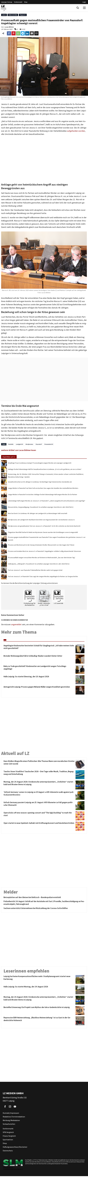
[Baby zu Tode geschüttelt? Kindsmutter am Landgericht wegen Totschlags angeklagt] (79, 669)
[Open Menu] (84, 7)
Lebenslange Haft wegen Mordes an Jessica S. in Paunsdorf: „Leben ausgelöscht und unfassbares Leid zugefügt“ (46, 501)
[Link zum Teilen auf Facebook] (9, 33)
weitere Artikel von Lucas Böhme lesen (18, 450)
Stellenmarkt (18, 2)
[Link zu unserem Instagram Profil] (10, 1106)
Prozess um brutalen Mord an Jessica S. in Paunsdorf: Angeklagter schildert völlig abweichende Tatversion (44, 551)
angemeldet (16, 624)
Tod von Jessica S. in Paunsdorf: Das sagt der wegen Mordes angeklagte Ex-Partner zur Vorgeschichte (43, 576)
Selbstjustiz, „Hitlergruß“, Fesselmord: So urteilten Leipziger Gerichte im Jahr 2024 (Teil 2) (38, 564)
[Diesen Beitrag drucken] (32, 33)
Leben (4, 15)
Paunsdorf (39, 444)
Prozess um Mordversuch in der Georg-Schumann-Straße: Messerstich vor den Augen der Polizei (41, 545)
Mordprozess (29, 444)
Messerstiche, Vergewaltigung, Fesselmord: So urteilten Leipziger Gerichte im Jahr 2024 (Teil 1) (40, 507)
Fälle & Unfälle (12, 15)
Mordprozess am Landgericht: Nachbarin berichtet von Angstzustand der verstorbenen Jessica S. (41, 520)
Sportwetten (8, 1139)
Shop (25, 2)
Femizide (10, 444)
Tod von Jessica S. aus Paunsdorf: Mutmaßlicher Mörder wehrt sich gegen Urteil (35, 570)
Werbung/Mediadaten (11, 1120)
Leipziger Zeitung (6, 2)
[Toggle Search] (78, 8)
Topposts (23, 15)
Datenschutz (8, 1150)
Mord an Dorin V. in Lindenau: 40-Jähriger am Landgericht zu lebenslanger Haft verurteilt (37, 513)
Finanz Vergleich (9, 1136)
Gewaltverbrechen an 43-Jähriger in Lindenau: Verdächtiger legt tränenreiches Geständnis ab (40, 482)
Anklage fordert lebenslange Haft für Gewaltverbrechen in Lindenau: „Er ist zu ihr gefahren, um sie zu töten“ (45, 469)
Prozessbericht (48, 444)
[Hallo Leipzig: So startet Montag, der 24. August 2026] (79, 989)
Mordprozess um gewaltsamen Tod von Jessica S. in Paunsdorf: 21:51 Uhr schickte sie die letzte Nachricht (44, 526)
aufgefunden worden (76, 131)
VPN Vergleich (8, 1132)
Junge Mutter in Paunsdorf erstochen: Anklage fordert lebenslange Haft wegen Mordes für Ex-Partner (42, 494)
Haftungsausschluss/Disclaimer (15, 1147)
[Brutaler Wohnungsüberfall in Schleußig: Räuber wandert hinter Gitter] (79, 659)
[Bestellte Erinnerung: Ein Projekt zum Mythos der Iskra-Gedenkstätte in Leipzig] (79, 1010)
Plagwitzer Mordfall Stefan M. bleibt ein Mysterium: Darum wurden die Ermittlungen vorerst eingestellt (43, 532)
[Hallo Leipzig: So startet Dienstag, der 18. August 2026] (79, 679)
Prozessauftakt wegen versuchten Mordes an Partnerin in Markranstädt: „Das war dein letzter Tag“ (41, 557)
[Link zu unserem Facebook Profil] (5, 1106)
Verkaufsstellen (9, 1124)
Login (84, 2)
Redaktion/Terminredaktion (14, 1116)
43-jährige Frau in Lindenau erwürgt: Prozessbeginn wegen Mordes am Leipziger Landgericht (39, 463)
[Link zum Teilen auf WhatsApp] (18, 33)
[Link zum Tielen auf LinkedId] (27, 33)
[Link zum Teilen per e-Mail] (36, 33)
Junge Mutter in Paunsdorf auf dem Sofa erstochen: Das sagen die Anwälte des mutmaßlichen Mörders (43, 488)
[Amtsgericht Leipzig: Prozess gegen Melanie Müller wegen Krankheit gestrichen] (79, 690)
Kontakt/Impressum (11, 1113)
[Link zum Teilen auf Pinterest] (13, 33)
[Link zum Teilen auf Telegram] (23, 33)
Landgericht (19, 444)
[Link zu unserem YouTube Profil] (15, 1106)
